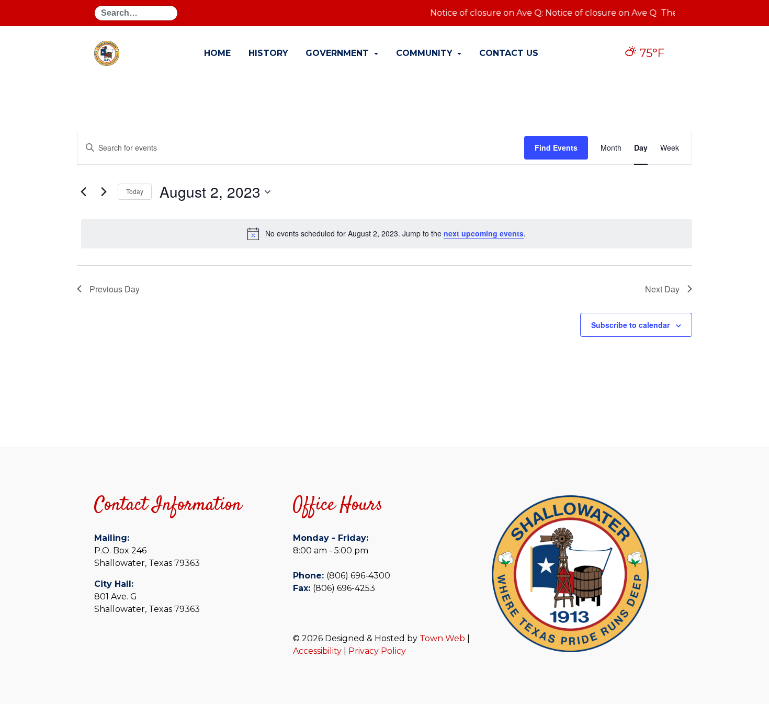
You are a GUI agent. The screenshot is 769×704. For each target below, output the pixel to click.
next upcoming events (484, 233)
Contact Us (508, 53)
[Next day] (103, 192)
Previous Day (114, 289)
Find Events (556, 147)
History (268, 53)
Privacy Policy (377, 651)
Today (134, 191)
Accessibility (317, 651)
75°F (650, 53)
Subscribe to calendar (630, 325)
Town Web (442, 638)
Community (425, 53)
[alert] (386, 233)
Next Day (662, 289)
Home (217, 53)
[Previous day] (83, 192)
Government (338, 53)
